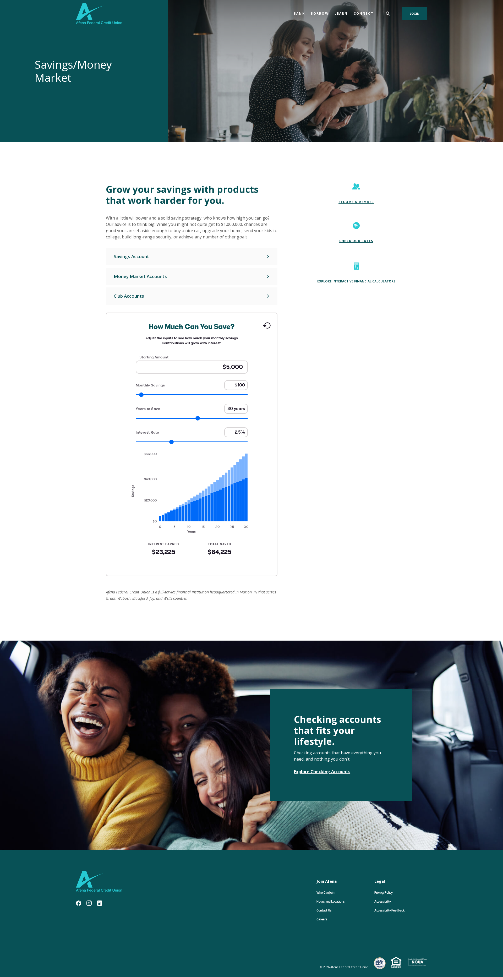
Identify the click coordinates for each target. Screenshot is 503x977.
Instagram (89, 903)
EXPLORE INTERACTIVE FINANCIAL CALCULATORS (356, 281)
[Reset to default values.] (267, 327)
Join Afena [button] (326, 881)
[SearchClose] (388, 13)
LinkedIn (99, 903)
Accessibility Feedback (389, 910)
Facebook (78, 903)
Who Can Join (325, 892)
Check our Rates (356, 241)
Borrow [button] (320, 13)
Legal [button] (379, 881)
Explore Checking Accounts (322, 771)
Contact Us (323, 910)
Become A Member (356, 202)
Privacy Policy (383, 892)
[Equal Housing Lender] (397, 963)
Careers (321, 919)
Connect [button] (364, 13)
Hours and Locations (330, 901)
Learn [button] (341, 13)
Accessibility (382, 901)
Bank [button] (299, 13)
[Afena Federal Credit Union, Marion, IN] (99, 13)
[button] (191, 256)
